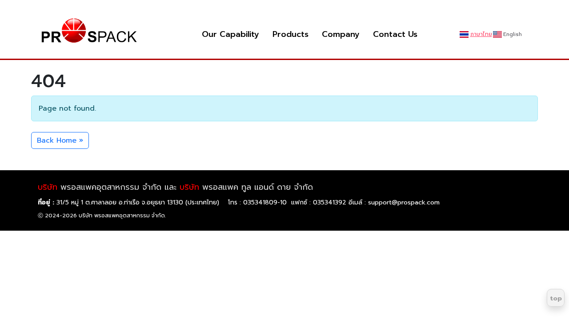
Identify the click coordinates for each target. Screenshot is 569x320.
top (556, 298)
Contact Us (395, 34)
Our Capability (230, 34)
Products (290, 34)
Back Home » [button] (60, 140)
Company (341, 34)
